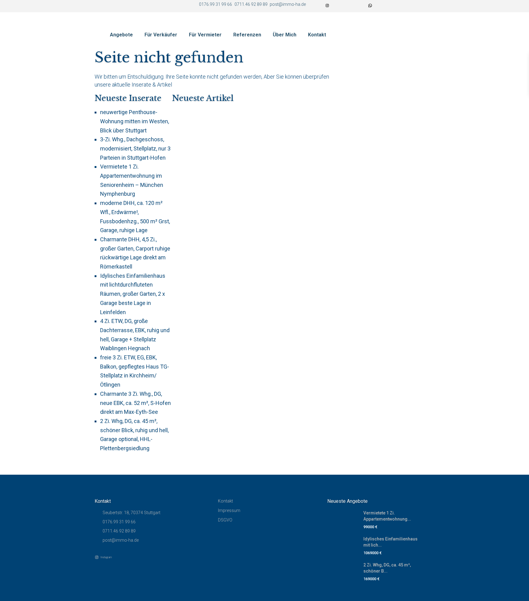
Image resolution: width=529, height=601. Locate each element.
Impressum (229, 510)
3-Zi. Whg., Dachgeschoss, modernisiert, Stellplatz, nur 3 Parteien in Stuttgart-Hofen (135, 148)
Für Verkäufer (160, 35)
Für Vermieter (205, 35)
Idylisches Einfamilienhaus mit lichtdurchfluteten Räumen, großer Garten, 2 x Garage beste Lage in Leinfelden (132, 294)
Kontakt (317, 35)
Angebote (121, 35)
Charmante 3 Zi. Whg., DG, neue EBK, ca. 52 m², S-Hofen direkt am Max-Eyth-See (135, 403)
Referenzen (247, 35)
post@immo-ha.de (121, 540)
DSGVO (225, 520)
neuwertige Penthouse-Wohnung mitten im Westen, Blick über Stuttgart (134, 121)
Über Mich (284, 35)
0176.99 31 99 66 (119, 521)
